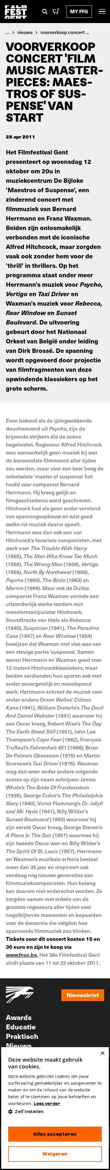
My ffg (79, 11)
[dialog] (55, 1108)
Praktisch (22, 1036)
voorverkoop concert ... (64, 32)
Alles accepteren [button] (55, 1134)
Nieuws (19, 1045)
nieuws (25, 32)
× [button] (102, 1053)
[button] (55, 1111)
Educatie (21, 1026)
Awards (19, 1017)
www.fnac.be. (22, 954)
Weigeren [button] (55, 1154)
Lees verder (47, 1103)
